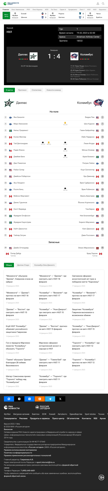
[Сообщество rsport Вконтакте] (29, 399)
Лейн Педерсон (87, 137)
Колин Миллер (20, 137)
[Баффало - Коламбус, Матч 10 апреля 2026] (85, 59)
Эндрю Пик (89, 117)
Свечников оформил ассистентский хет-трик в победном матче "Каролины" (85, 279)
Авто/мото (62, 414)
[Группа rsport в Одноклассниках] (40, 399)
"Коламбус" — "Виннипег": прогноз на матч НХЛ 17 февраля (84, 296)
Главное (6, 9)
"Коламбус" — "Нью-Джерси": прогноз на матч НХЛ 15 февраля (86, 329)
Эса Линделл (19, 183)
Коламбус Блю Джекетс (44, 265)
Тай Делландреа (32, 66)
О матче (9, 90)
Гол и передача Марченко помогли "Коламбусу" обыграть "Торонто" (18, 346)
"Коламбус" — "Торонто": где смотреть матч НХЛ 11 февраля (53, 379)
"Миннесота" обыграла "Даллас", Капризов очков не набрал (19, 279)
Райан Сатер (19, 170)
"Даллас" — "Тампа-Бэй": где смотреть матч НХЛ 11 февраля (52, 362)
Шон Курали (90, 70)
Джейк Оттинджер (21, 248)
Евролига (102, 9)
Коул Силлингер (87, 170)
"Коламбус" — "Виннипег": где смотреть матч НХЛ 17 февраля (53, 296)
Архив (103, 418)
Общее (9, 265)
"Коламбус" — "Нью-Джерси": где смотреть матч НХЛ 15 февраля (53, 312)
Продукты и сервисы (40, 418)
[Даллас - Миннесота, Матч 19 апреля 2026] (19, 59)
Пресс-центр (58, 418)
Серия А (63, 9)
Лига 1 (82, 9)
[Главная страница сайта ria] (4, 3)
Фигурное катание (21, 414)
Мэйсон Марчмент (21, 196)
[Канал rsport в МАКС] (9, 399)
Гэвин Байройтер (87, 130)
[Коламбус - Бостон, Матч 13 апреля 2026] (82, 59)
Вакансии (8, 429)
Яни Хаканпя (19, 117)
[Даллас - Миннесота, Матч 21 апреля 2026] (20, 59)
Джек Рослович (90, 66)
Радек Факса (19, 150)
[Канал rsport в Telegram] (50, 399)
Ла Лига (54, 9)
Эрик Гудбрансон (87, 183)
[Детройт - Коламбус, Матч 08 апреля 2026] (87, 59)
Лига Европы (37, 9)
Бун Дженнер (89, 176)
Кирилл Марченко (86, 222)
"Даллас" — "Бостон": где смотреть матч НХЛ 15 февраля (18, 312)
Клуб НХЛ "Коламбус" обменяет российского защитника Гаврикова (17, 329)
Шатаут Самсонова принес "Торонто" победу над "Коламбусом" (18, 379)
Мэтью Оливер (75, 72)
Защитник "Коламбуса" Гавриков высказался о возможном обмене (83, 312)
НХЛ (94, 9)
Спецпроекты (10, 418)
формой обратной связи (14, 476)
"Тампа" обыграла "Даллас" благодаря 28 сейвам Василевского (19, 362)
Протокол (22, 90)
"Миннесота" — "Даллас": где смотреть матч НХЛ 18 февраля (52, 279)
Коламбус (86, 54)
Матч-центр (6, 15)
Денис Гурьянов (20, 202)
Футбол (7, 414)
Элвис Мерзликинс (86, 248)
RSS (95, 418)
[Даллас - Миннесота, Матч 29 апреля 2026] (25, 59)
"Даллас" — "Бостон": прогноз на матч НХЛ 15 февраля (53, 327)
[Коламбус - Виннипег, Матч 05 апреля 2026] (88, 59)
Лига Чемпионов (17, 9)
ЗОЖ (44, 414)
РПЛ (28, 9)
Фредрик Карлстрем (22, 222)
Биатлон (35, 414)
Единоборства (76, 414)
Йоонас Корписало (86, 202)
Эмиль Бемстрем (76, 68)
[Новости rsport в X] (60, 399)
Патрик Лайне (88, 163)
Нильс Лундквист (21, 130)
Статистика (36, 90)
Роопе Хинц (18, 189)
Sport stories (90, 414)
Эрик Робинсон (92, 75)
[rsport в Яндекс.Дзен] (19, 399)
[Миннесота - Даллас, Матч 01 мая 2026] (27, 59)
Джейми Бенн (19, 156)
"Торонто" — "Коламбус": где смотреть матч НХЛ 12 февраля (86, 346)
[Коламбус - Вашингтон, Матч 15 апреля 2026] (80, 59)
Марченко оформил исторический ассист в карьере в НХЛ (50, 346)
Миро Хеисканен (21, 124)
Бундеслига (72, 9)
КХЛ (88, 9)
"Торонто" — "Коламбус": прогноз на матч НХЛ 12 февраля (84, 362)
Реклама (23, 418)
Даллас (23, 54)
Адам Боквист (80, 70)
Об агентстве (73, 418)
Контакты (86, 418)
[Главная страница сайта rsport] (17, 3)
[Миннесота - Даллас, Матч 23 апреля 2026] (22, 59)
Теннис (101, 414)
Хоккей (10, 28)
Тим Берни (89, 209)
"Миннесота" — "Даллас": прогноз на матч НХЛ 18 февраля (18, 296)
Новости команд (54, 90)
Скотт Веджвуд (20, 209)
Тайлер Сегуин (20, 235)
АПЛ (46, 9)
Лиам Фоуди (79, 66)
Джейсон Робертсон (22, 176)
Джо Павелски (20, 163)
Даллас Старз (23, 265)
